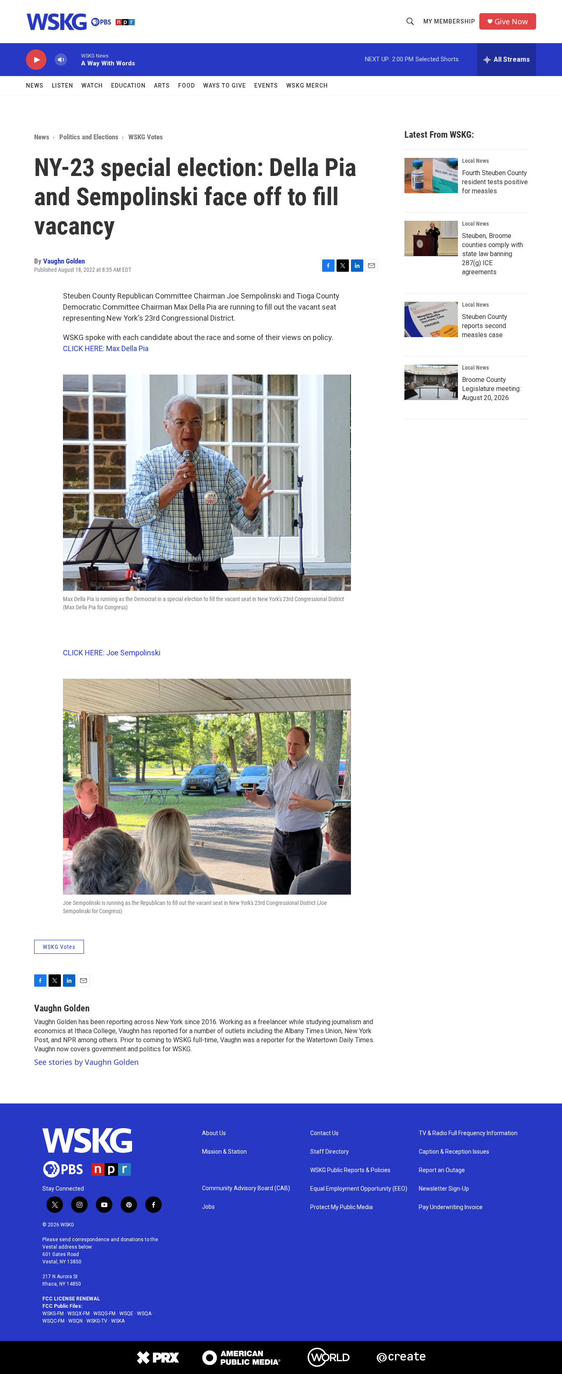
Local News (475, 160)
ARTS (162, 85)
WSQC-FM (53, 1321)
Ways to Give (224, 85)
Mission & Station (224, 1152)
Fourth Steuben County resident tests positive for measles (495, 182)
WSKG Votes (145, 137)
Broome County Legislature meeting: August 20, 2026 (491, 389)
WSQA (144, 1313)
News (35, 85)
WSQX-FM (78, 1313)
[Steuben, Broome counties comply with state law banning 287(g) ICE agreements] (431, 238)
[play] (36, 60)
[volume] (61, 60)
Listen (62, 85)
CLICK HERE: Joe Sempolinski (111, 652)
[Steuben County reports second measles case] (431, 319)
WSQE (126, 1313)
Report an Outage (442, 1170)
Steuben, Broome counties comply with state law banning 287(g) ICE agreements (492, 254)
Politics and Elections (88, 137)
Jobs (208, 1207)
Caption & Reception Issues (454, 1152)
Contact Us (324, 1133)
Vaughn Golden (64, 261)
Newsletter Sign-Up (444, 1189)
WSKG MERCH (307, 85)
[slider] (74, 59)
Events (266, 85)
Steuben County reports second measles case (484, 326)
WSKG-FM (53, 1313)
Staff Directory (329, 1152)
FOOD (186, 85)
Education (128, 85)
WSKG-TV (96, 1321)
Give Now (511, 21)
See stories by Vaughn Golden (86, 1062)
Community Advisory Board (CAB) (246, 1188)
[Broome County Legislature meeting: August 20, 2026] (431, 382)
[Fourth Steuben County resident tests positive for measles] (431, 175)
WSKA (118, 1321)
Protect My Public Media (341, 1207)
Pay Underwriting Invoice (451, 1207)
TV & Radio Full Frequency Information (468, 1133)
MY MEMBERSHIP (449, 21)
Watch (92, 85)
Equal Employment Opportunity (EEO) (358, 1189)
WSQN (75, 1321)
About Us (214, 1133)
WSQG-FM (104, 1313)
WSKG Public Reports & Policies (350, 1170)
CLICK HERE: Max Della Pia (106, 348)
